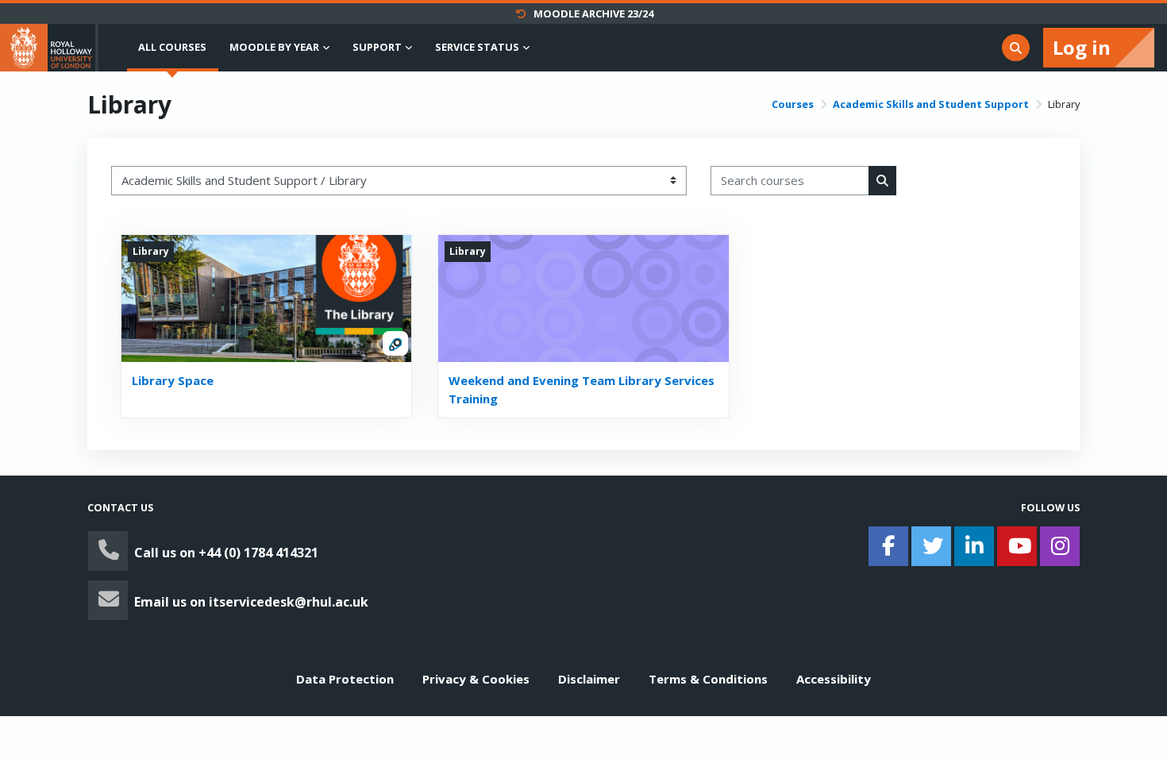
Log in (1082, 47)
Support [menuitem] (377, 47)
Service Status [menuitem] (477, 47)
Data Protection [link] (345, 679)
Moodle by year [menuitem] (274, 47)
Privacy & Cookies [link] (476, 679)
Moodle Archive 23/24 (593, 13)
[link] (329, 551)
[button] (1016, 48)
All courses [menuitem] (172, 47)
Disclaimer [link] (589, 679)
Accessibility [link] (833, 679)
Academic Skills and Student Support (931, 104)
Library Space (173, 380)
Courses (793, 104)
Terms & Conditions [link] (708, 679)
